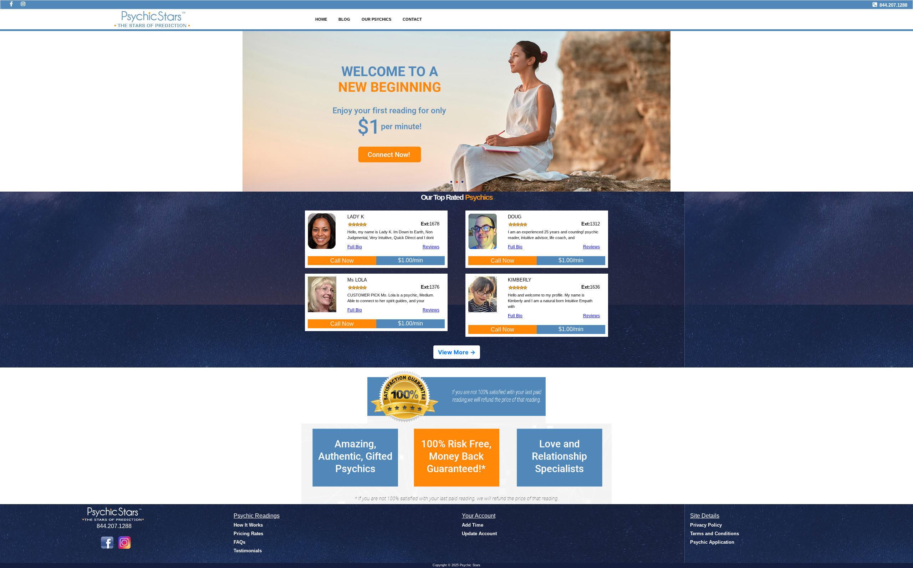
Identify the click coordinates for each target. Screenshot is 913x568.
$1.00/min (410, 260)
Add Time (472, 525)
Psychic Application (712, 542)
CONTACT (412, 19)
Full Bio (354, 246)
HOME (321, 19)
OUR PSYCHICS (376, 19)
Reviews (431, 246)
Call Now (342, 261)
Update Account (479, 533)
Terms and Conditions (714, 533)
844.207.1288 (893, 5)
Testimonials (248, 550)
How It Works (248, 525)
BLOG (344, 19)
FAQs (239, 542)
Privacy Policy (706, 525)
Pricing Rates (248, 533)
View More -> (456, 352)
